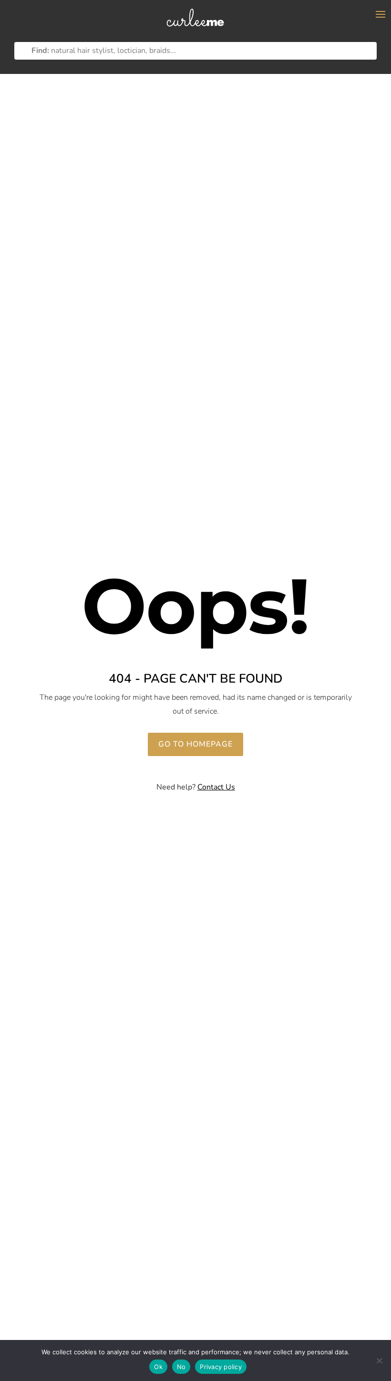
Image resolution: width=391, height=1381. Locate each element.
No (181, 1367)
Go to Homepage (195, 744)
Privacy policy (221, 1367)
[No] (379, 1360)
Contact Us (216, 787)
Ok (158, 1367)
